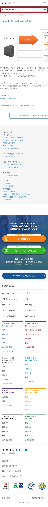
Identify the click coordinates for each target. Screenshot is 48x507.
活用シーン (6, 304)
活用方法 (28, 369)
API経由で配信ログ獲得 (8, 98)
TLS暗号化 (8, 199)
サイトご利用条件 (9, 316)
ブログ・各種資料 (9, 310)
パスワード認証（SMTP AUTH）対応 (17, 194)
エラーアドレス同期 (11, 175)
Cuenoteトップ (8, 293)
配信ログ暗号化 (9, 191)
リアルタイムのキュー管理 (13, 140)
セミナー (28, 293)
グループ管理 (9, 146)
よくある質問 (7, 347)
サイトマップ (30, 310)
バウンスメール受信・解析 (13, 164)
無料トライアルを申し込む (25, 249)
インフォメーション (9, 299)
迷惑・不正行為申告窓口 (10, 476)
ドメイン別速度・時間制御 (13, 137)
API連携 (7, 189)
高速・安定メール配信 (33, 330)
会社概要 (5, 461)
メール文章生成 (9, 156)
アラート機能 (9, 186)
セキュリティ (6, 343)
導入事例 (28, 304)
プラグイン (6, 379)
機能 (3, 371)
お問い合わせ (9, 88)
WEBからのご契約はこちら (24, 275)
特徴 (3, 367)
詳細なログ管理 (9, 143)
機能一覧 (5, 334)
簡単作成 (5, 423)
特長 (3, 330)
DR (33, 334)
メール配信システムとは (10, 351)
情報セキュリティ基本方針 (11, 471)
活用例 (4, 375)
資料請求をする (24, 237)
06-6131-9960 (36, 262)
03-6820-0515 (16, 262)
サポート (28, 299)
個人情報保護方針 (8, 466)
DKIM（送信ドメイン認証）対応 (15, 197)
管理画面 (7, 183)
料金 (3, 338)
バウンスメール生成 (11, 148)
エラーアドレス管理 (11, 167)
